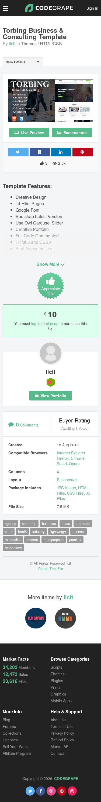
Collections (12, 733)
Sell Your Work (15, 746)
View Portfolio (53, 395)
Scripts (56, 667)
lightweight (58, 531)
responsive (13, 547)
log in (35, 323)
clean (66, 523)
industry (38, 531)
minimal (78, 531)
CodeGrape (66, 778)
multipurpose (54, 539)
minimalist (13, 539)
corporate (83, 523)
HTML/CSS (51, 44)
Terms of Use (62, 726)
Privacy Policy (62, 733)
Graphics (58, 694)
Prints (55, 687)
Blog (6, 719)
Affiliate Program (17, 753)
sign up (52, 323)
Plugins (57, 680)
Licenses (10, 739)
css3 (8, 531)
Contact (57, 753)
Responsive (67, 479)
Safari (62, 463)
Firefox (63, 458)
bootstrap (29, 523)
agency (10, 523)
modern (32, 539)
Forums (9, 726)
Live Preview (32, 132)
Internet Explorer (71, 452)
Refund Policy (62, 739)
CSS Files (75, 493)
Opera (74, 463)
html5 (22, 531)
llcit (12, 44)
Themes (29, 44)
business (49, 523)
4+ (59, 471)
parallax (75, 539)
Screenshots (74, 132)
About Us (58, 719)
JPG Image (66, 487)
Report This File (50, 568)
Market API (60, 746)
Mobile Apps (61, 700)
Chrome (78, 458)
